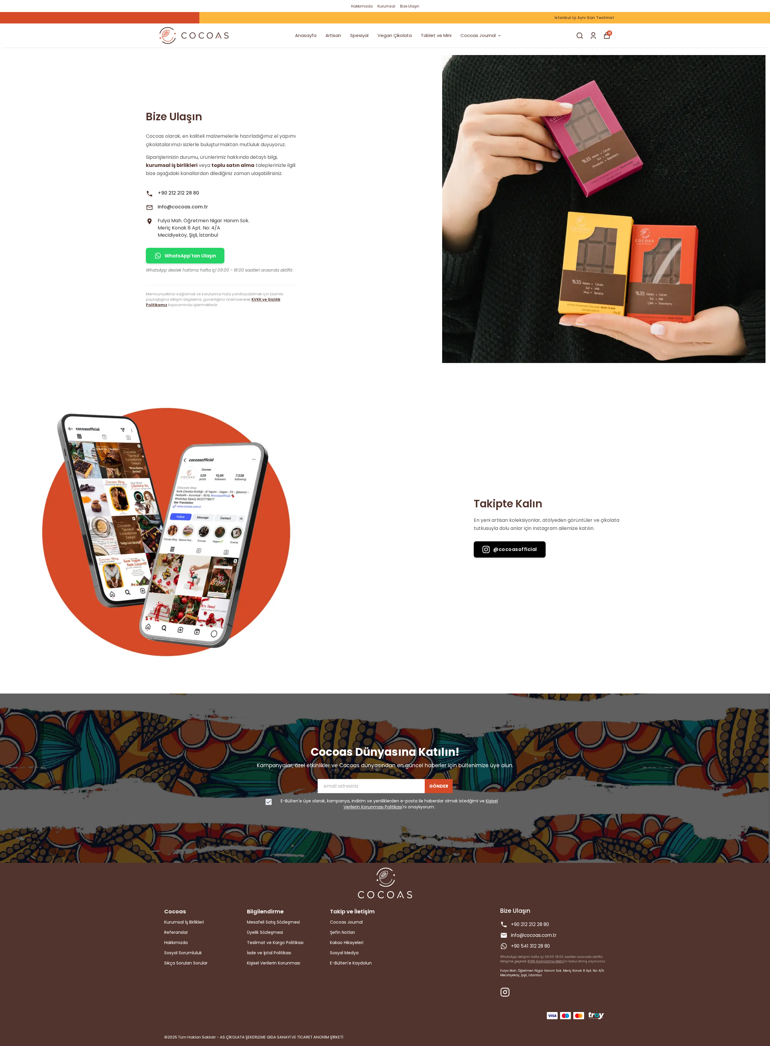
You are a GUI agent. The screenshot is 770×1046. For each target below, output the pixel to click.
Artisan (333, 35)
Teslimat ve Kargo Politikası (275, 943)
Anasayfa (305, 35)
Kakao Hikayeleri (346, 943)
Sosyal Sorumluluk (183, 953)
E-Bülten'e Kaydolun (351, 963)
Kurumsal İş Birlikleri (184, 922)
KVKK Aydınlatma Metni (546, 961)
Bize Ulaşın (409, 6)
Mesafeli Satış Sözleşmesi (273, 922)
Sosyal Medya (344, 953)
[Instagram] (505, 992)
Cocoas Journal (478, 35)
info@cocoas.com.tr (183, 206)
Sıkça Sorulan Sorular (186, 963)
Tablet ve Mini (436, 35)
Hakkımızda (362, 6)
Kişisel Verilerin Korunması (273, 963)
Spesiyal (359, 35)
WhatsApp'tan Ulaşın (190, 255)
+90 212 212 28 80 (178, 192)
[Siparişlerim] (593, 35)
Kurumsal (386, 6)
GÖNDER (438, 786)
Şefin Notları (342, 932)
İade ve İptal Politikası (269, 953)
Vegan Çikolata (394, 35)
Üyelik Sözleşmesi (265, 932)
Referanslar (176, 932)
